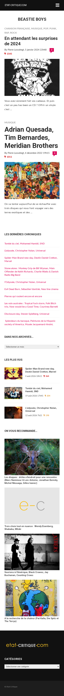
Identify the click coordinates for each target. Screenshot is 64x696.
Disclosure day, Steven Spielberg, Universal (26, 314)
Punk (52, 28)
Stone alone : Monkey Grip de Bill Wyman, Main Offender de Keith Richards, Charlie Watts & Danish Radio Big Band (31, 271)
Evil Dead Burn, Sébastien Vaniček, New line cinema (31, 289)
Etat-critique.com (15, 5)
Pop (45, 28)
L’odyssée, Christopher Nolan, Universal (25, 250)
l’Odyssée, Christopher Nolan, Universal (25, 282)
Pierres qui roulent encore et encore (23, 296)
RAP (6, 33)
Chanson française (17, 28)
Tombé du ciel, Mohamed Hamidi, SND (24, 243)
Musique (36, 28)
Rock (13, 33)
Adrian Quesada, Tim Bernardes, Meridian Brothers (31, 137)
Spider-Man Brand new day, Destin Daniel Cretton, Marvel (40, 370)
